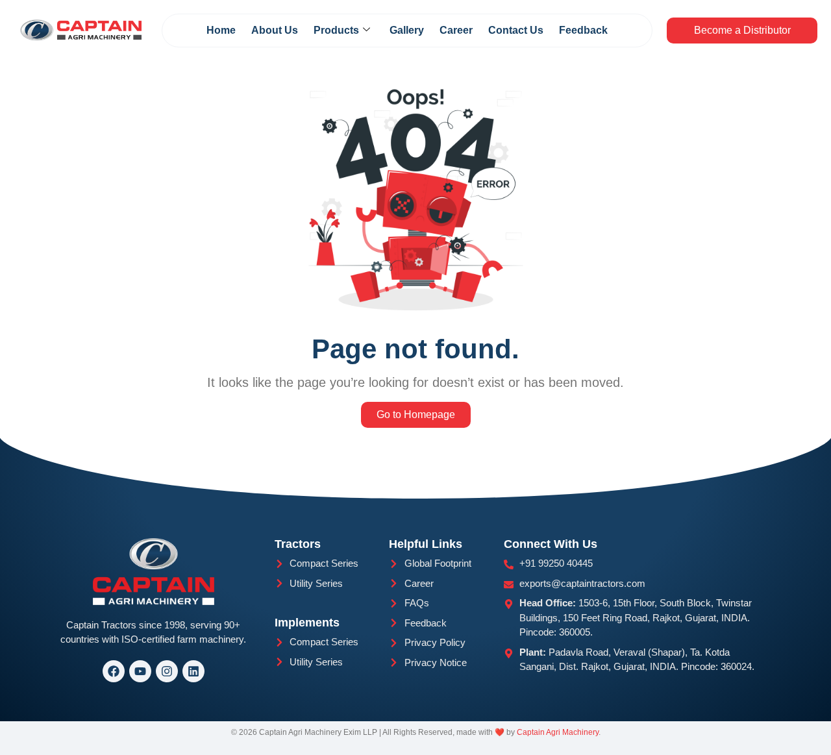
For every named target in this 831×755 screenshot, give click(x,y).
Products (336, 30)
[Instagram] (167, 671)
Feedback (583, 30)
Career (456, 30)
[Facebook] (114, 671)
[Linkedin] (193, 671)
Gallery (407, 30)
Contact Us (515, 30)
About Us (274, 30)
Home (221, 30)
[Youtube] (140, 671)
